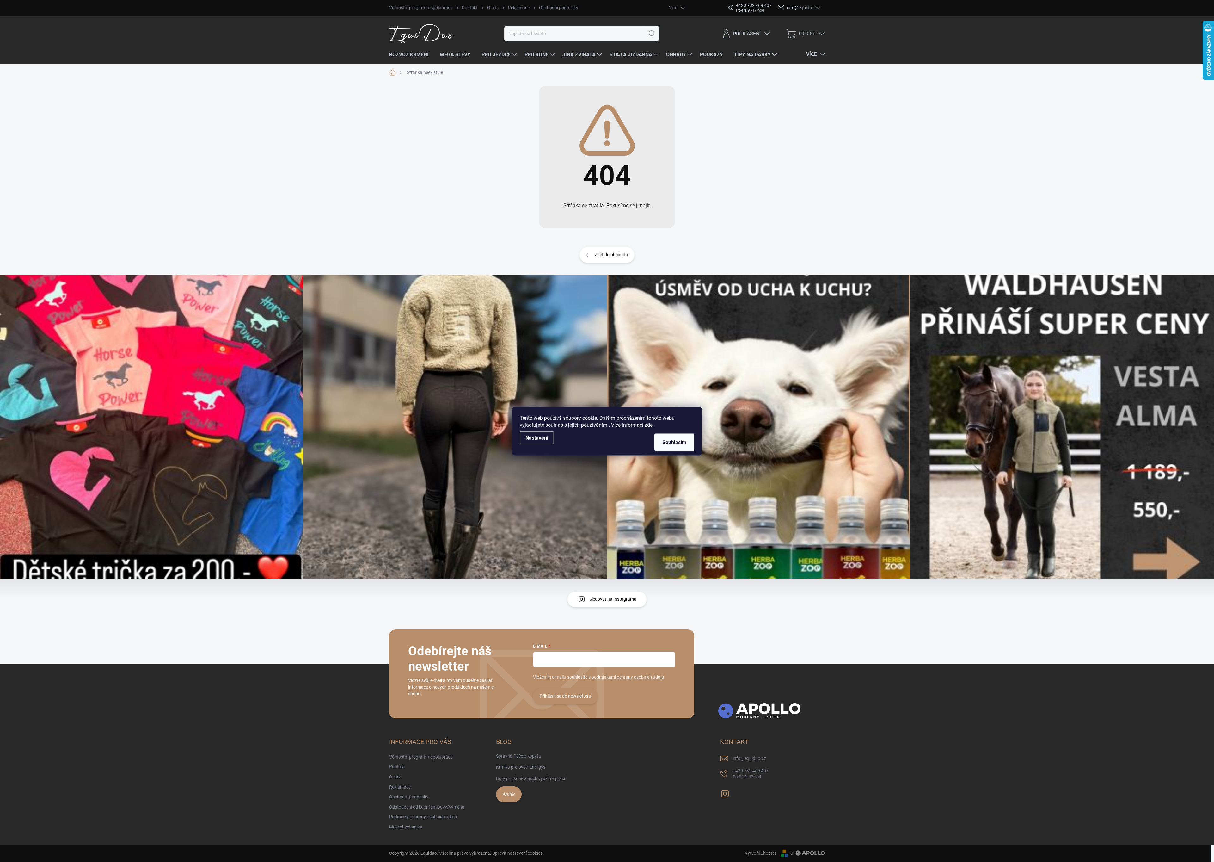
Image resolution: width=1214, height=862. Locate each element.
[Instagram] (725, 792)
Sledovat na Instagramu (612, 599)
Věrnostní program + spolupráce (420, 7)
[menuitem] (411, 54)
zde (649, 425)
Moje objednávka (405, 826)
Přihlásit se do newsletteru (565, 695)
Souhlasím (674, 442)
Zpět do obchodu (611, 254)
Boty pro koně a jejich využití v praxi (530, 778)
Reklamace (519, 7)
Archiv (509, 794)
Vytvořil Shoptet (760, 853)
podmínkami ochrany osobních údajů (628, 676)
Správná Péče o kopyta (518, 756)
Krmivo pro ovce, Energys (520, 767)
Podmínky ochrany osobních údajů (423, 816)
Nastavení (536, 438)
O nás (493, 7)
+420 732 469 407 (751, 773)
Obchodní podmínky (558, 7)
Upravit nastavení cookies (517, 853)
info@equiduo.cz (749, 758)
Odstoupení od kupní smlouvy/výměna (426, 806)
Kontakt (470, 7)
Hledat (651, 33)
